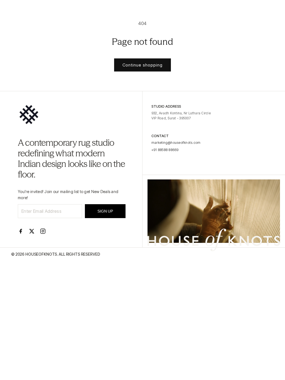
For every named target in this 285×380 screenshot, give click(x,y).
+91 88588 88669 (165, 150)
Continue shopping (142, 65)
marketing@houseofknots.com (175, 142)
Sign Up (105, 211)
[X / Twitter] (32, 231)
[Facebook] (20, 231)
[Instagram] (43, 231)
